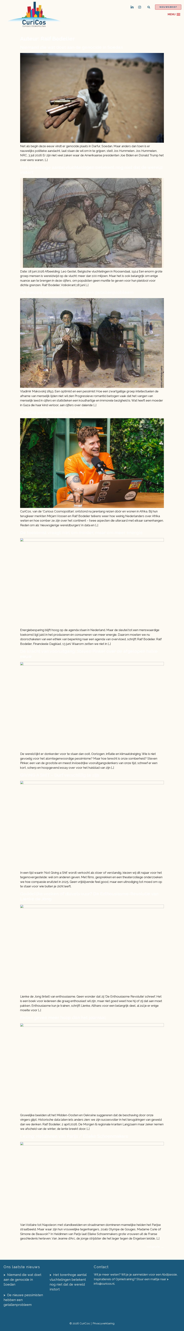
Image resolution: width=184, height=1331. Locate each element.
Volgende (155, 1246)
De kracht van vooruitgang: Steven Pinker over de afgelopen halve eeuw (89, 654)
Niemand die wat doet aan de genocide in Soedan (71, 47)
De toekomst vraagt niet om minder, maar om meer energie (81, 532)
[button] (148, 7)
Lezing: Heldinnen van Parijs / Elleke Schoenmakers (74, 1136)
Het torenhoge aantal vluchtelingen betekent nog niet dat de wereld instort (91, 170)
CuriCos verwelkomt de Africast (53, 412)
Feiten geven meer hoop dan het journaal (63, 1017)
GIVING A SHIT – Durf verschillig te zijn (59, 775)
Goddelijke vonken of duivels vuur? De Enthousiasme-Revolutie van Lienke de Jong (89, 896)
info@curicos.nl (104, 1283)
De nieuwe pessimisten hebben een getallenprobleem (77, 292)
